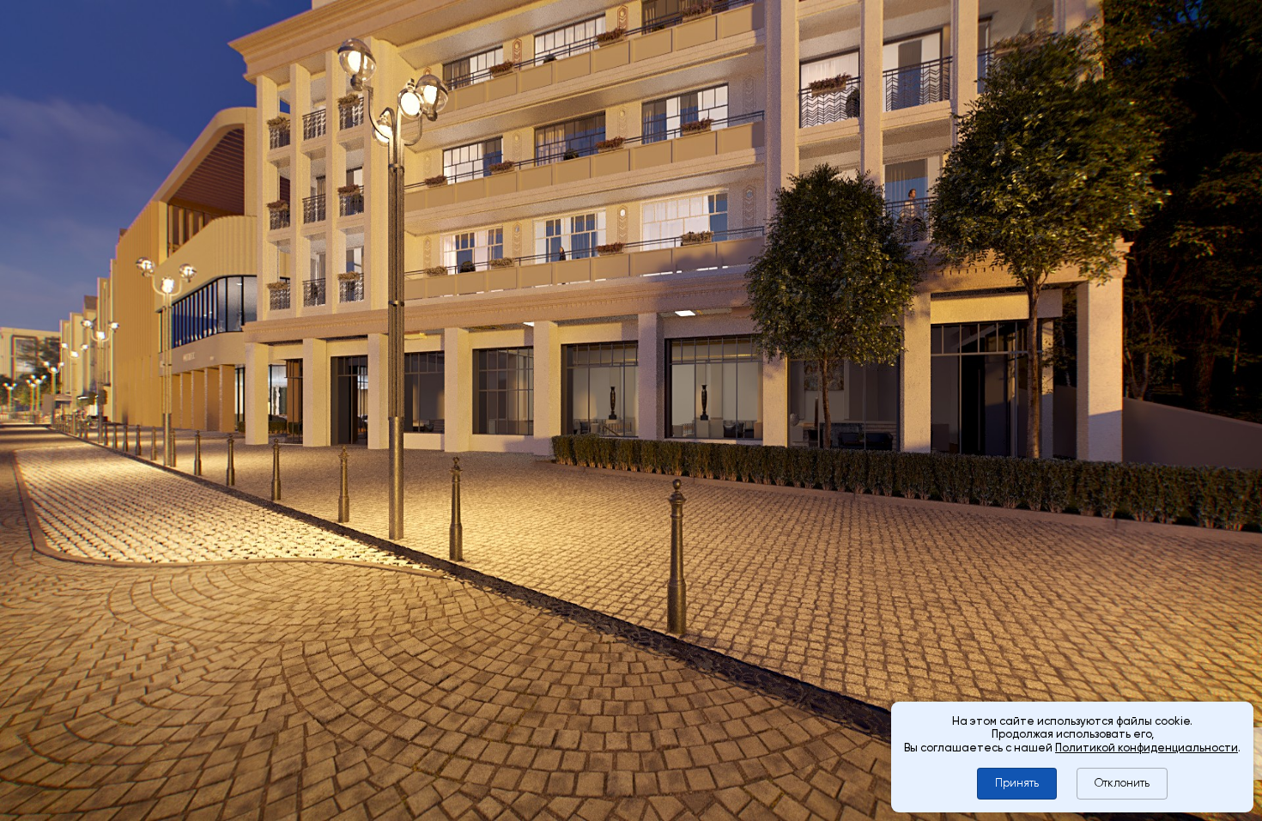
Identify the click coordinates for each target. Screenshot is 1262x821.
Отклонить (1122, 782)
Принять (1017, 782)
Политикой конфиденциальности (1146, 747)
